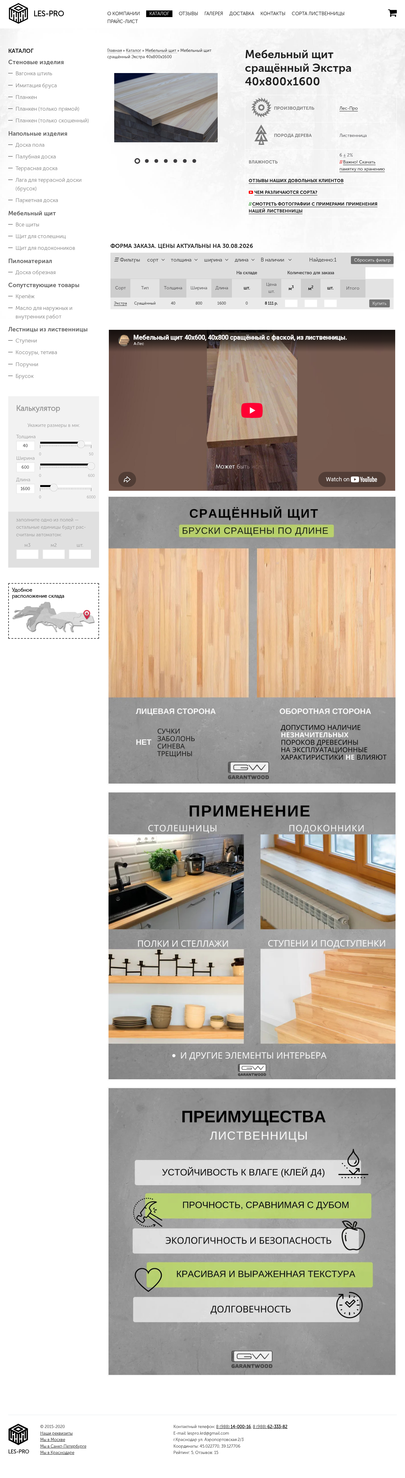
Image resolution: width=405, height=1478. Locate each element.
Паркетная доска (37, 200)
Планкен (26, 97)
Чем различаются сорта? (285, 192)
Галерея (213, 13)
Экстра (120, 303)
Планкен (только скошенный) (52, 120)
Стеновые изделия (36, 62)
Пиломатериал (30, 261)
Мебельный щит (32, 213)
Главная (114, 50)
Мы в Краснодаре (57, 1452)
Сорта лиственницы (318, 13)
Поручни (27, 364)
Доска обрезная (36, 272)
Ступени (26, 340)
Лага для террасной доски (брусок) (49, 184)
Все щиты (27, 224)
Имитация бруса (36, 85)
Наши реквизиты (56, 1433)
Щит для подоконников (45, 248)
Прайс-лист (122, 21)
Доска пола (30, 145)
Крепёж (25, 296)
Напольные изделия (37, 133)
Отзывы (188, 13)
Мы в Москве (52, 1439)
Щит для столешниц (41, 236)
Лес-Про (349, 108)
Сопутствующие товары (43, 285)
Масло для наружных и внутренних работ (44, 312)
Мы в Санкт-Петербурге (63, 1446)
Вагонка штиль (34, 73)
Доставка (241, 13)
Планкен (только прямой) (47, 109)
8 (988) (233, 1426)
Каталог (159, 13)
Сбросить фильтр (372, 260)
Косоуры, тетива (36, 352)
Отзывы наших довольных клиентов (296, 180)
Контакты (272, 13)
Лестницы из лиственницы (48, 329)
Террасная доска (37, 168)
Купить (379, 303)
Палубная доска (36, 156)
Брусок (25, 376)
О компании (123, 13)
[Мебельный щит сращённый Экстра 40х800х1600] (165, 107)
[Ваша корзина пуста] (392, 13)
